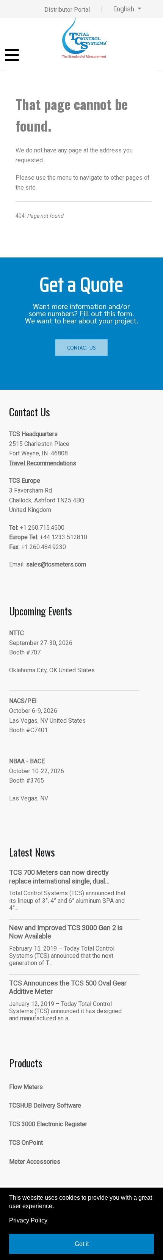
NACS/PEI (23, 701)
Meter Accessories (34, 1161)
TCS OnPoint (26, 1142)
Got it (82, 1244)
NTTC (16, 633)
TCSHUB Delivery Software (45, 1105)
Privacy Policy (28, 1220)
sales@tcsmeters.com (56, 564)
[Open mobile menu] (11, 55)
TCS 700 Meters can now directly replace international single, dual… (59, 876)
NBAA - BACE (27, 761)
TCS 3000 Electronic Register (48, 1124)
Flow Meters (26, 1087)
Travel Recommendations (42, 463)
